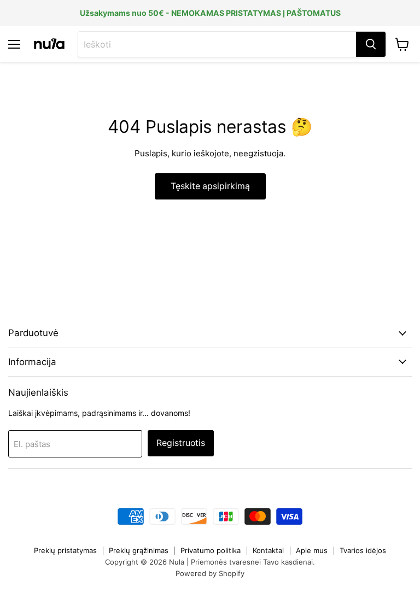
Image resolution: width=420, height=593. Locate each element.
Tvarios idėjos (363, 550)
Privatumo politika (210, 550)
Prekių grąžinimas (138, 550)
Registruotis (180, 443)
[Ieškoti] (371, 44)
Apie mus (312, 550)
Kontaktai (268, 550)
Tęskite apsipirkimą (210, 186)
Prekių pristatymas (65, 550)
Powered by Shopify (210, 573)
